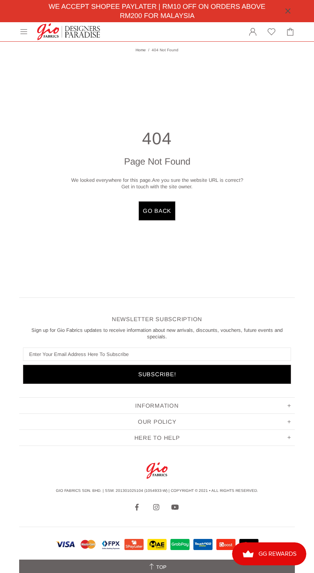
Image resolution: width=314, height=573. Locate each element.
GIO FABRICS (68, 31)
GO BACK (157, 210)
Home (141, 50)
